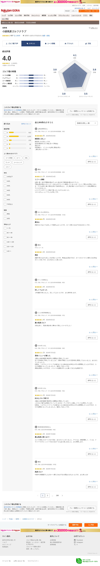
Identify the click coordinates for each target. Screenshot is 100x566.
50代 (8, 195)
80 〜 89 (9, 233)
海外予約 (26, 15)
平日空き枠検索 (31, 22)
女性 (8, 218)
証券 (84, 5)
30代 (8, 186)
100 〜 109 (10, 242)
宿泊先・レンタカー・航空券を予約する (35, 543)
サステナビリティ (33, 561)
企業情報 (53, 540)
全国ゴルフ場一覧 (7, 22)
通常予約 (75, 525)
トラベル (89, 5)
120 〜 (9, 251)
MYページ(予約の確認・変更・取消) (88, 11)
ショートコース (76, 15)
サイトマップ (95, 8)
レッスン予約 (52, 15)
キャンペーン (36, 15)
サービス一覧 (6, 561)
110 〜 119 (10, 246)
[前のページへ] (38, 496)
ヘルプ (88, 8)
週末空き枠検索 (19, 22)
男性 (8, 214)
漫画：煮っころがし (32, 549)
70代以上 (10, 204)
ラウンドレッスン (63, 15)
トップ (4, 15)
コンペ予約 (18, 15)
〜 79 (8, 228)
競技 (91, 15)
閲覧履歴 (67, 11)
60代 (8, 199)
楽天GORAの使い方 (80, 8)
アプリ (85, 15)
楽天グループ (75, 5)
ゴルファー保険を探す (33, 546)
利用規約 (5, 547)
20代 (8, 181)
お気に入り (75, 11)
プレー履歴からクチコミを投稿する (81, 111)
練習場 (44, 15)
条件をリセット (26, 124)
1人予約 (10, 15)
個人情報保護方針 (56, 542)
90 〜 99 (9, 237)
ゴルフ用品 (5, 19)
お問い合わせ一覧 (19, 561)
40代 (8, 190)
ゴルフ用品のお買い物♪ (34, 540)
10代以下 (10, 176)
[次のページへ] (62, 496)
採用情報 (53, 544)
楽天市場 (96, 5)
